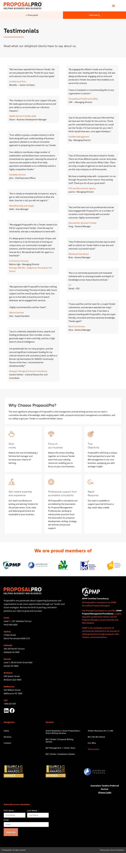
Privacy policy (104, 850)
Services (7, 737)
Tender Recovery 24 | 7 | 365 (100, 730)
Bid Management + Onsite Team (60, 748)
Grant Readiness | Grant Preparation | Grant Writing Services (63, 731)
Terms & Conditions (117, 850)
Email (6, 820)
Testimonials (93, 749)
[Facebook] (12, 710)
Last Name (32, 811)
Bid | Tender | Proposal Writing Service (59, 740)
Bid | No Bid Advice (96, 737)
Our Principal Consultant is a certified (99, 610)
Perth (6, 617)
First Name (9, 811)
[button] (113, 6)
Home (6, 730)
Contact (7, 743)
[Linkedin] (6, 710)
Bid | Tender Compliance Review (60, 754)
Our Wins (92, 743)
